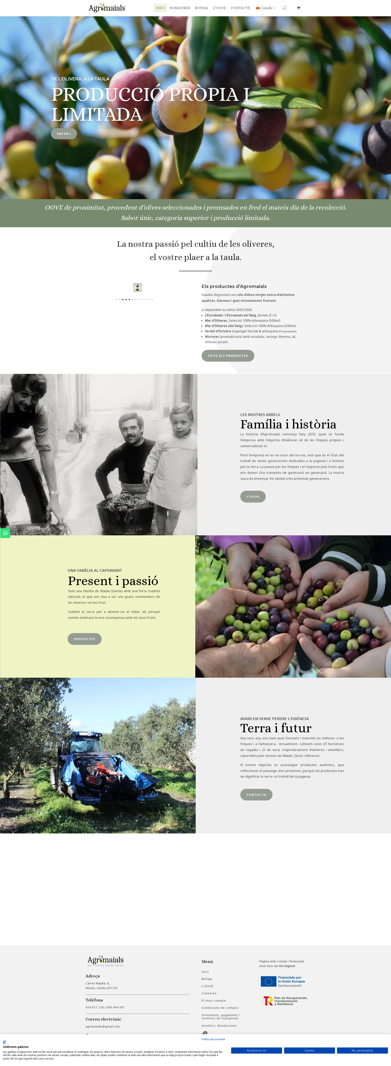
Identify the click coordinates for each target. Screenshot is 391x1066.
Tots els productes (228, 356)
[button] (116, 299)
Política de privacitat (213, 1039)
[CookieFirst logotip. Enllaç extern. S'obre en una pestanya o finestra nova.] (4, 1042)
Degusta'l (67, 124)
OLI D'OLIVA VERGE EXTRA (80, 89)
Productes (85, 639)
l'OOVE (253, 496)
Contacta (256, 795)
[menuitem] (205, 971)
